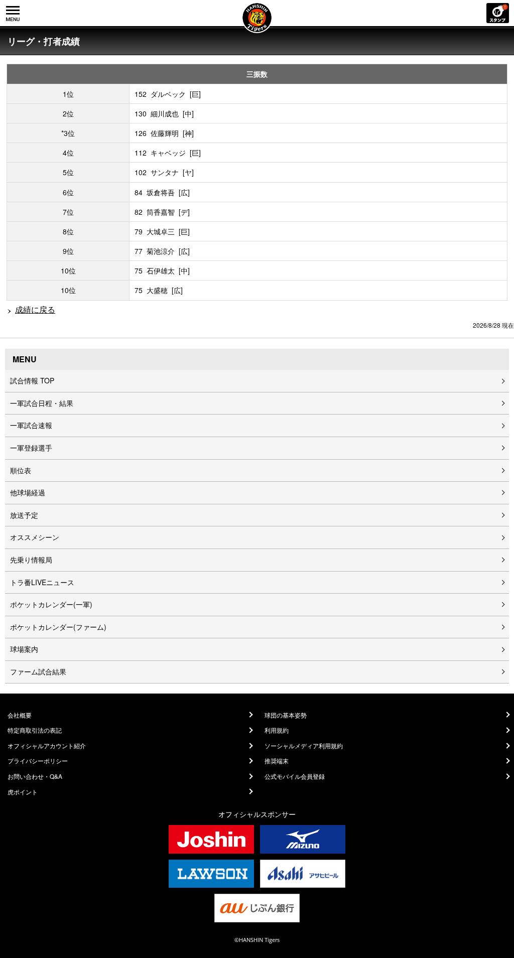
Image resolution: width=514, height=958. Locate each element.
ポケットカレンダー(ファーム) (58, 627)
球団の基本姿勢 (286, 715)
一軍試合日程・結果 (41, 403)
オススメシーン (34, 537)
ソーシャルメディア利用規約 (304, 746)
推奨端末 (277, 761)
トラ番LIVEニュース (42, 582)
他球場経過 (27, 492)
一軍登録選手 (31, 448)
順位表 (20, 470)
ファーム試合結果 (38, 671)
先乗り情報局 (31, 560)
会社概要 (20, 715)
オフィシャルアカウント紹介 (47, 746)
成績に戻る (35, 309)
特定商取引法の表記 (35, 730)
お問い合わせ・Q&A (35, 776)
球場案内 (24, 649)
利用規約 (277, 730)
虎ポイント (23, 792)
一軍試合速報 (31, 425)
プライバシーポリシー (38, 761)
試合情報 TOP (32, 380)
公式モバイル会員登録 (295, 776)
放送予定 (24, 515)
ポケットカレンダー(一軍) (51, 604)
